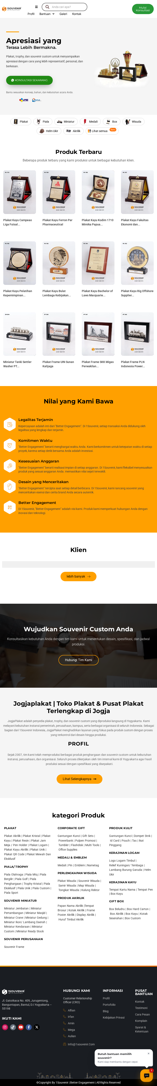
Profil (31, 14)
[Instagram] (5, 1027)
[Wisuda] (133, 121)
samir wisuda (67, 885)
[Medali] (90, 121)
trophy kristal (32, 883)
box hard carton (138, 909)
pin (70, 865)
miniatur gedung (36, 917)
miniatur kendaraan (17, 926)
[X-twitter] (37, 1027)
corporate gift (71, 828)
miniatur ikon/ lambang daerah (24, 922)
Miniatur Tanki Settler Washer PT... (17, 364)
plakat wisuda (67, 880)
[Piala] (43, 121)
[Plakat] (21, 121)
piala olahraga (13, 874)
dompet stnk (142, 835)
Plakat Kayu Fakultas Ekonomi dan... (134, 222)
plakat (10, 828)
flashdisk (77, 845)
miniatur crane (13, 917)
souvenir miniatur (20, 900)
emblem (80, 865)
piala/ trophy (16, 867)
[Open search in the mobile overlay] (64, 7)
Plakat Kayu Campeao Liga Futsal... (17, 222)
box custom (133, 918)
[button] (143, 9)
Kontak (76, 14)
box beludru (117, 909)
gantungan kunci (69, 835)
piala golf (21, 879)
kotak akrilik (76, 910)
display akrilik (85, 914)
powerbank (65, 840)
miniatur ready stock (30, 931)
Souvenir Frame (14, 946)
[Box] (111, 121)
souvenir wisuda (89, 880)
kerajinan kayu (122, 882)
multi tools (92, 845)
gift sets (87, 835)
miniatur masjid (35, 913)
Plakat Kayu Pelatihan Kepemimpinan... (17, 293)
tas (134, 840)
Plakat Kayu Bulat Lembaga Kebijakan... (57, 293)
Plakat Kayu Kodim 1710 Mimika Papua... (97, 222)
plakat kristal (31, 835)
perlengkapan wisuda (77, 873)
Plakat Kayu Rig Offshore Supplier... (137, 293)
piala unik (24, 888)
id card (114, 840)
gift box (116, 901)
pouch (126, 840)
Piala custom (41, 888)
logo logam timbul (122, 860)
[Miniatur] (66, 121)
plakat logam (38, 845)
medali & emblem (72, 857)
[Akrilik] (73, 131)
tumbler (63, 845)
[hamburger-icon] (36, 7)
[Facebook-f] (29, 1027)
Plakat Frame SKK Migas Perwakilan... (98, 364)
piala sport (11, 892)
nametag (93, 865)
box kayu (117, 893)
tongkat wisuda (68, 890)
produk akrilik (71, 898)
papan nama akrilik (70, 905)
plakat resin (21, 840)
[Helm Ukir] (49, 131)
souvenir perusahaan (23, 939)
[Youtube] (21, 1027)
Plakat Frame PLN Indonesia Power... (133, 364)
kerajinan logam (124, 853)
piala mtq (31, 874)
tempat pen (145, 889)
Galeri (63, 14)
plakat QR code (14, 854)
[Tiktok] (13, 1027)
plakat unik (37, 849)
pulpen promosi (85, 840)
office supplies (67, 849)
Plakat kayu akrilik (16, 849)
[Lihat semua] (102, 131)
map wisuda (86, 885)
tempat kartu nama (122, 889)
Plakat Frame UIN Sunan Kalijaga (58, 364)
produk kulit (120, 828)
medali (62, 865)
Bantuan (44, 14)
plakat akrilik (12, 835)
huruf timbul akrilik (71, 919)
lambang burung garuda (125, 869)
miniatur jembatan (16, 908)
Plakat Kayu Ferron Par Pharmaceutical (57, 222)
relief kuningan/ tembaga (126, 865)
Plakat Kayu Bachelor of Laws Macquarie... (97, 293)
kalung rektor (90, 890)
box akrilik (116, 913)
